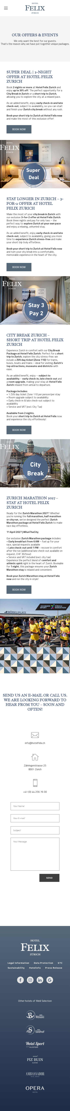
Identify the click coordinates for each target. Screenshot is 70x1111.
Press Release (53, 968)
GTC (60, 963)
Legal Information (18, 963)
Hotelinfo (35, 968)
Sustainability (16, 968)
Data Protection (43, 963)
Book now (19, 129)
